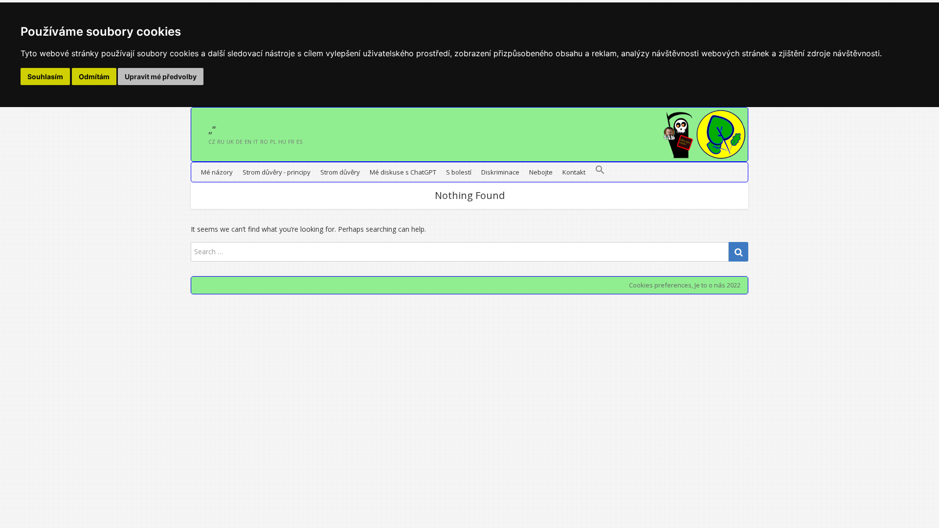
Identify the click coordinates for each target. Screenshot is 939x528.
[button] (600, 172)
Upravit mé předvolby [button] (161, 76)
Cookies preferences (660, 285)
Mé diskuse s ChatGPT (403, 172)
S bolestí (458, 172)
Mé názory (217, 172)
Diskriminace (500, 172)
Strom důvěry (340, 172)
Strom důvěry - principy (277, 172)
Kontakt (573, 172)
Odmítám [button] (94, 76)
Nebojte (541, 172)
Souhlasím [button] (45, 76)
